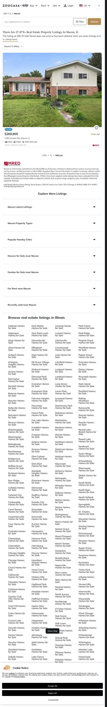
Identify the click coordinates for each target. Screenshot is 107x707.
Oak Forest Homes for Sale (63, 617)
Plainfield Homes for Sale (87, 348)
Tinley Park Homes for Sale (86, 570)
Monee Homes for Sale (62, 508)
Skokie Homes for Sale (87, 476)
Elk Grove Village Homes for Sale (40, 363)
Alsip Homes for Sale (16, 341)
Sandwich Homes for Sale (86, 447)
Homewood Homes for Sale (39, 614)
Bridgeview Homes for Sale (16, 459)
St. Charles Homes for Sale (86, 512)
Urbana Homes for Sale (86, 578)
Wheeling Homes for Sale (87, 628)
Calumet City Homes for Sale (16, 496)
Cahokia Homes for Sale (16, 488)
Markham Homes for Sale (64, 443)
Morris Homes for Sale (64, 522)
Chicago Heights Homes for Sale (16, 554)
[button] (52, 207)
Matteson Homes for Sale (64, 450)
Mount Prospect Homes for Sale (63, 537)
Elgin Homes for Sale (40, 356)
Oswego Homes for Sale (63, 646)
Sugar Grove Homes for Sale (86, 549)
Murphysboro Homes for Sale (63, 559)
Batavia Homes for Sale (16, 394)
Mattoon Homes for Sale (63, 457)
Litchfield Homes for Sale (63, 363)
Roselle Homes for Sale (86, 423)
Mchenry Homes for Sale (63, 472)
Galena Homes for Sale (39, 443)
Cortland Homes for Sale (16, 590)
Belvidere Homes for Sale (17, 416)
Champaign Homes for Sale (16, 539)
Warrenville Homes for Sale (86, 592)
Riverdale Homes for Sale (87, 377)
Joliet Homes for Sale (40, 643)
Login (70, 5)
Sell (55, 5)
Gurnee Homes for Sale (39, 525)
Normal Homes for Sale (63, 588)
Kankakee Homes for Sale (39, 650)
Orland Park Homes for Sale (63, 638)
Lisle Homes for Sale (63, 356)
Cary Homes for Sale (16, 525)
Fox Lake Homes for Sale (40, 421)
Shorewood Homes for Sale (86, 469)
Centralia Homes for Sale (16, 532)
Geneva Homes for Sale (40, 450)
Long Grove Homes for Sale (63, 385)
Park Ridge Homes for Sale (86, 334)
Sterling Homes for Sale (86, 527)
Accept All (52, 685)
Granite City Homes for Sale (39, 503)
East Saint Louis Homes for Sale (40, 334)
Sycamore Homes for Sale (86, 563)
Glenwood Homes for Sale (39, 488)
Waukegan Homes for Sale (86, 607)
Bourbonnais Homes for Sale (16, 452)
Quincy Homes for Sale (86, 370)
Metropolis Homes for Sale (63, 479)
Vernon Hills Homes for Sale (86, 585)
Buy (32, 5)
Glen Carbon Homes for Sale (39, 457)
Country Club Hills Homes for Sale (16, 598)
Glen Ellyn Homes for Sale (39, 464)
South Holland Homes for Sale (86, 498)
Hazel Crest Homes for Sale (39, 570)
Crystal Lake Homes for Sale (16, 621)
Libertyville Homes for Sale (63, 341)
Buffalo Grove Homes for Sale (16, 467)
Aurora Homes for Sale (15, 372)
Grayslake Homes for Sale (39, 510)
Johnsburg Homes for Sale (39, 636)
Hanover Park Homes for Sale (39, 539)
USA (44, 155)
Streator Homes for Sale (87, 541)
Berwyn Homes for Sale (16, 423)
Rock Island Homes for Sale (86, 385)
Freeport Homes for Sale (40, 435)
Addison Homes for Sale (16, 327)
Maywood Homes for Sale (63, 464)
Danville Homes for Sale (16, 628)
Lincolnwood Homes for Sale (63, 348)
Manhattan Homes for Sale (63, 421)
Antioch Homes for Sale (16, 356)
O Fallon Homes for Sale (63, 609)
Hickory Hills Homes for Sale (39, 578)
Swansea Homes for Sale (87, 556)
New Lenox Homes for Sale (63, 573)
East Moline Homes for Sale (39, 327)
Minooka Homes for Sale (63, 486)
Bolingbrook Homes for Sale (16, 445)
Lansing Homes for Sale (63, 327)
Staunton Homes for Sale (87, 520)
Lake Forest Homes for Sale (39, 657)
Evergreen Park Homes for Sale (40, 392)
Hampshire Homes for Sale (39, 532)
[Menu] (99, 5)
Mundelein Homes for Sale (63, 551)
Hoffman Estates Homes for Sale (40, 599)
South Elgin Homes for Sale (86, 491)
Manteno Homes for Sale (63, 428)
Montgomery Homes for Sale (63, 515)
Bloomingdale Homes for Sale (16, 430)
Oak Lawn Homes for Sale (63, 624)
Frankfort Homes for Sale (40, 428)
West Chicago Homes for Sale (86, 614)
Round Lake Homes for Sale (86, 440)
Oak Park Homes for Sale (63, 631)
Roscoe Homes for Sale (86, 416)
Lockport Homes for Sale (63, 370)
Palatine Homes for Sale (63, 660)
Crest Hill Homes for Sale (16, 607)
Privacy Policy (19, 676)
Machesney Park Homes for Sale (63, 406)
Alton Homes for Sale (16, 348)
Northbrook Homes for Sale (63, 602)
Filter (81, 21)
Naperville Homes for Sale (63, 566)
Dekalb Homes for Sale (15, 657)
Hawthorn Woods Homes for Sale (39, 562)
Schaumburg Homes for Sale (86, 462)
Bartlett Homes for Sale (16, 387)
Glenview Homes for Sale (40, 481)
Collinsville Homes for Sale (16, 575)
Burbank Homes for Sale (16, 474)
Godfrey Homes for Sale (40, 496)
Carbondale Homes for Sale (16, 503)
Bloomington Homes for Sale (16, 438)
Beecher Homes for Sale (16, 401)
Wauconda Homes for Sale (86, 599)
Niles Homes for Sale (63, 580)
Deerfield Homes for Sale (16, 650)
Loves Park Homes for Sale (63, 392)
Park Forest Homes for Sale (86, 327)
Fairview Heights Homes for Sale (40, 399)
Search (94, 21)
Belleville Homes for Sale (16, 409)
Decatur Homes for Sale (16, 643)
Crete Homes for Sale (16, 614)
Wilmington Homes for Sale (86, 643)
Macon (59, 155)
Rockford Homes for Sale (87, 392)
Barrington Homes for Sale (16, 380)
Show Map (52, 631)
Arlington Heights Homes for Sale (16, 364)
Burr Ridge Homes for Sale (16, 481)
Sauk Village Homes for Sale (86, 454)
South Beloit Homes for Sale (86, 483)
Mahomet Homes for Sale (64, 414)
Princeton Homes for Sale (87, 363)
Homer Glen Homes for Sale (39, 607)
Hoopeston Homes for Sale (39, 621)
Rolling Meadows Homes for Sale (86, 400)
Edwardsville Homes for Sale (39, 341)
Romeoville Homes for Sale (86, 409)
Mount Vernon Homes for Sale (63, 544)
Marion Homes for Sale (62, 435)
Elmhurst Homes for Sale (40, 370)
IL (51, 155)
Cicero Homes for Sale (17, 568)
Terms (7, 676)
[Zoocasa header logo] (15, 5)
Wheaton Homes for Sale (87, 621)
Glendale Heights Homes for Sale (40, 473)
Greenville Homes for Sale (39, 517)
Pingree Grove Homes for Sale (86, 341)
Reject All (52, 693)
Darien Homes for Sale (15, 636)
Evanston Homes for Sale (40, 385)
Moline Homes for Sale (62, 501)
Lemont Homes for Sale (63, 334)
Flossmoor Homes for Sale (39, 406)
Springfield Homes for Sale (86, 505)
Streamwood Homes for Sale (86, 534)
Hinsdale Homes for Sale (40, 592)
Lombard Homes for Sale (63, 377)
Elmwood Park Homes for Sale (39, 377)
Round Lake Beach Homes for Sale (87, 432)
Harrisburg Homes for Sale (39, 546)
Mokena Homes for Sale (63, 493)
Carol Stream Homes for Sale (16, 510)
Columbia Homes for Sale (17, 583)
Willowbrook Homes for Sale (86, 636)
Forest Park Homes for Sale (39, 414)
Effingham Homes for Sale (39, 348)
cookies (12, 673)
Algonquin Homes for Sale (16, 334)
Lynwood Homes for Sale (63, 399)
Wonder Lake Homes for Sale (86, 650)
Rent (43, 5)
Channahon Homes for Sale (16, 546)
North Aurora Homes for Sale (63, 595)
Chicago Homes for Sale (16, 561)
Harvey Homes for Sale (39, 554)
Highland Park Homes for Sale (39, 585)
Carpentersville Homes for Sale (16, 517)
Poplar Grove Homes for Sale (86, 356)
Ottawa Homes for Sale (63, 653)
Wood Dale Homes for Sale (86, 657)
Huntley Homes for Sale (40, 628)
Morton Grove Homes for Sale (63, 530)
